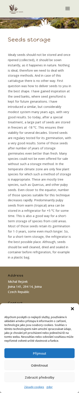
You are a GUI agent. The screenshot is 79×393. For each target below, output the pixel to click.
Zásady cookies (34, 387)
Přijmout (39, 353)
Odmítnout (39, 365)
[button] (72, 309)
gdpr (49, 387)
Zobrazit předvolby (39, 377)
